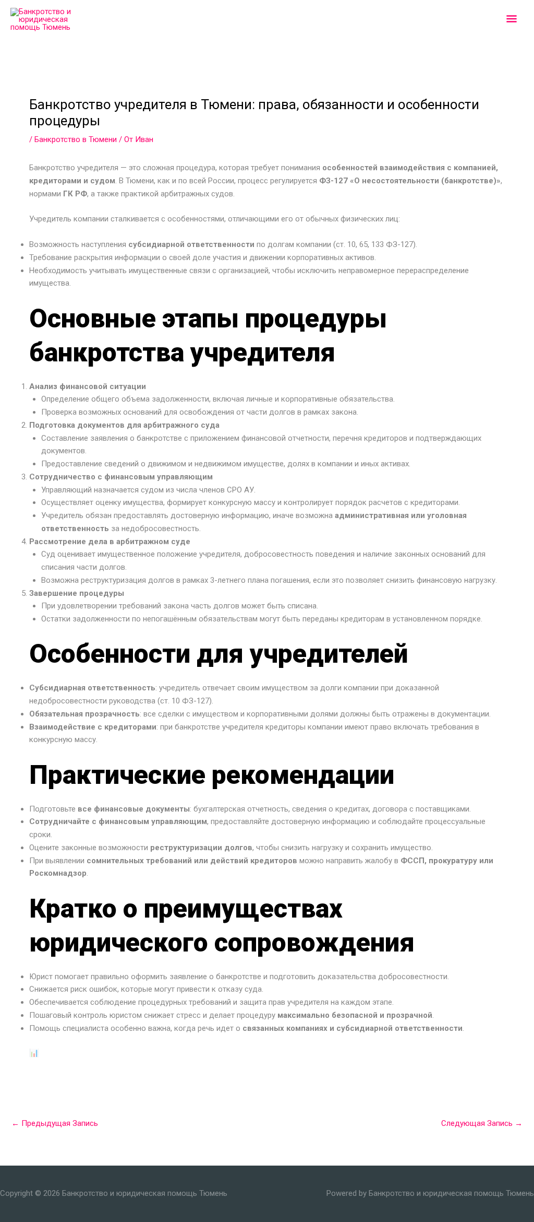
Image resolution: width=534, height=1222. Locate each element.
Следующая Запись (482, 1123)
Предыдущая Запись (54, 1123)
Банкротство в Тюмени (75, 139)
